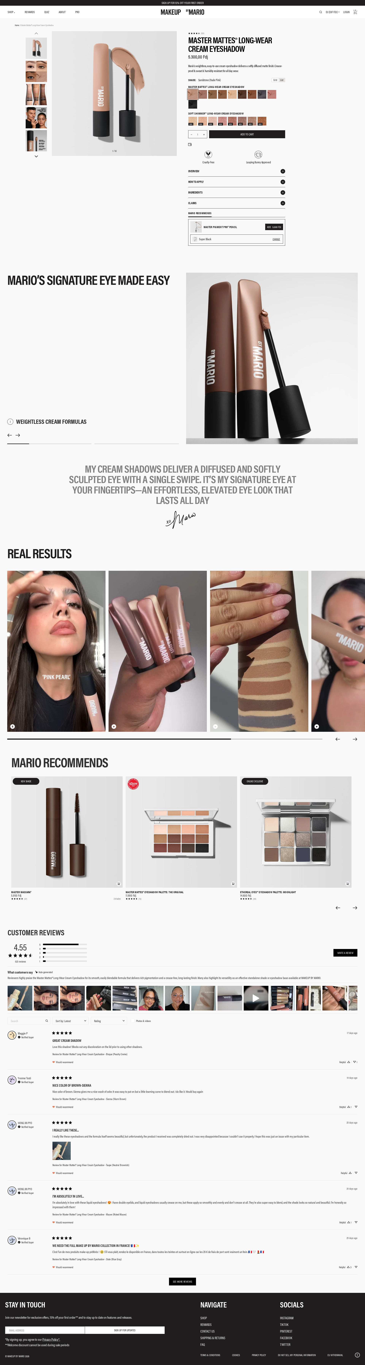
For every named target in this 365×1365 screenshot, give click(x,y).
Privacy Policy (259, 1355)
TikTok (284, 1324)
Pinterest (286, 1331)
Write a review (345, 953)
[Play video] (114, 726)
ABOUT (62, 12)
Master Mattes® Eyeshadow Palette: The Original (154, 892)
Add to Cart (247, 134)
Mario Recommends (200, 213)
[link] (196, 33)
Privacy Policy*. (51, 1339)
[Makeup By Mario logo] (182, 12)
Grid (275, 80)
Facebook (286, 1337)
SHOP (11, 12)
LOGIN (346, 12)
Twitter (285, 1344)
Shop (203, 1317)
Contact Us (207, 1331)
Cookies (236, 1355)
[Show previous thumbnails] (36, 33)
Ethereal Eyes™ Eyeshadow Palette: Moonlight (268, 892)
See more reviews (182, 1281)
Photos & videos (143, 1021)
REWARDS (30, 12)
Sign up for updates (124, 1330)
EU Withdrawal (335, 1355)
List (281, 80)
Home (17, 25)
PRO (77, 12)
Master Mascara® (21, 892)
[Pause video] (12, 726)
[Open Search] (320, 12)
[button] (119, 884)
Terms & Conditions (210, 1355)
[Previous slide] (337, 739)
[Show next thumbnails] (36, 156)
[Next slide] (355, 739)
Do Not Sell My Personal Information (297, 1355)
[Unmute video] (18, 726)
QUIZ (46, 12)
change (276, 239)
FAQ (202, 1344)
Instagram (287, 1317)
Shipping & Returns (212, 1337)
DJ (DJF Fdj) (332, 11)
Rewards (206, 1324)
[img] (43, 972)
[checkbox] (147, 1020)
